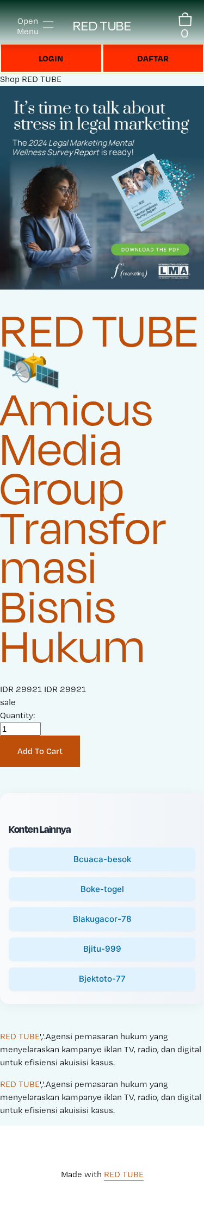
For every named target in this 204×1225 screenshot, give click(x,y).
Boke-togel (102, 889)
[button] (40, 751)
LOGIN (51, 58)
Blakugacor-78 (102, 919)
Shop (10, 79)
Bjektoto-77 (102, 978)
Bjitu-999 (102, 949)
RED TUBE (102, 26)
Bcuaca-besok (102, 859)
